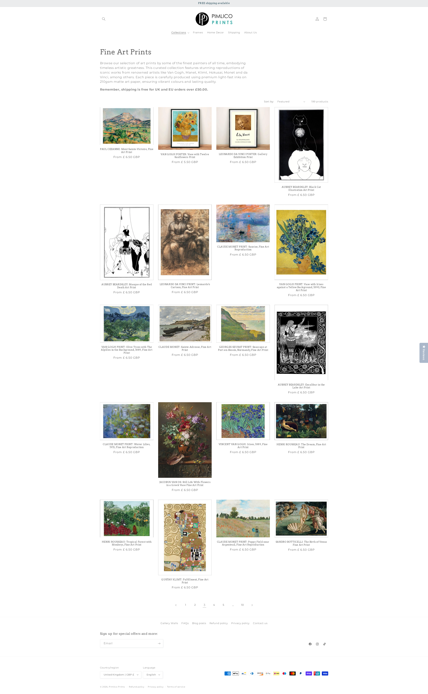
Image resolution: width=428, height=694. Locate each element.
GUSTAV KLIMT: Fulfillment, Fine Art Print (184, 581)
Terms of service (176, 687)
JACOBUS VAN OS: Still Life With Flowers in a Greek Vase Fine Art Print (185, 483)
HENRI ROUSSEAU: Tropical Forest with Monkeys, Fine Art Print (127, 543)
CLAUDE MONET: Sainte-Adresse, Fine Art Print (184, 348)
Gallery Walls (169, 623)
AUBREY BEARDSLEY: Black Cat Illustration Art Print (301, 188)
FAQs (185, 623)
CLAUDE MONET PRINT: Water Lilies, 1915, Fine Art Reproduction (126, 446)
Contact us (260, 623)
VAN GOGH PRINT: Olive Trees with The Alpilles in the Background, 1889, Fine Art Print (126, 350)
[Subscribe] (159, 643)
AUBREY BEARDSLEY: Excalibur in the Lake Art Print (301, 386)
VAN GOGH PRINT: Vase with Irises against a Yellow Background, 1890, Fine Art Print (301, 287)
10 (242, 604)
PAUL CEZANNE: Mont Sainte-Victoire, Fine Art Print (126, 150)
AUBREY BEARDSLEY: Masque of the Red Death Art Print (126, 286)
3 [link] (204, 605)
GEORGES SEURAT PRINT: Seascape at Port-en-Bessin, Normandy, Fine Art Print (243, 348)
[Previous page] (176, 605)
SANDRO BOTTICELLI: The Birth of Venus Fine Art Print (301, 543)
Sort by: (269, 101)
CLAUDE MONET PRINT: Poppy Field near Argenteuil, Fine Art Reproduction (243, 543)
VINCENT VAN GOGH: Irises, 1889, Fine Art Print (243, 446)
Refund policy (218, 623)
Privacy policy (240, 623)
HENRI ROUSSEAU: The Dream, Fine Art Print (301, 446)
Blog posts (199, 623)
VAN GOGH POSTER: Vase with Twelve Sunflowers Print (185, 156)
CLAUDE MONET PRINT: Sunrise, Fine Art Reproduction (243, 248)
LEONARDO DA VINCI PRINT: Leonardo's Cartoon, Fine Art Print (185, 286)
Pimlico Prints (117, 687)
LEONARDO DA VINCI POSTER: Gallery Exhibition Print (243, 155)
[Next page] (252, 605)
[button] (104, 19)
